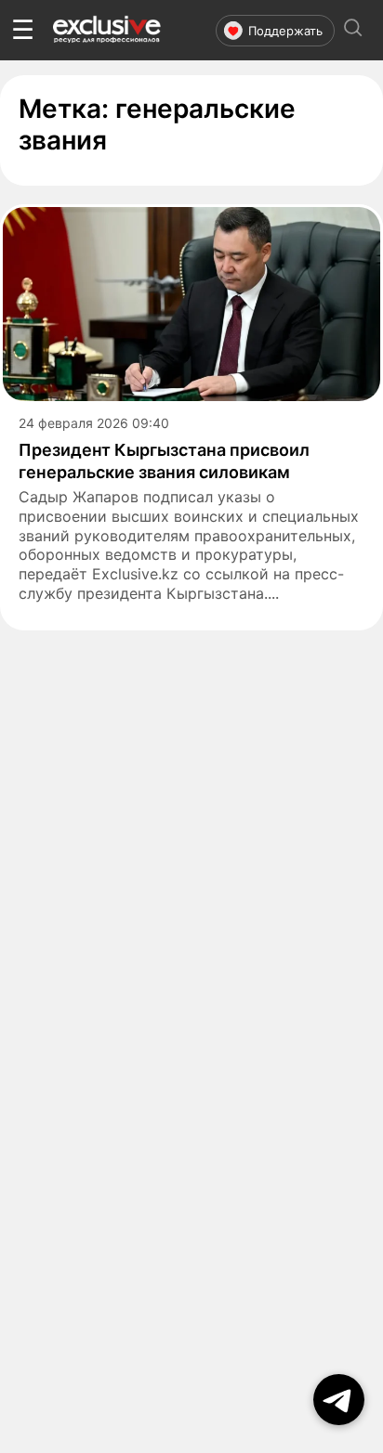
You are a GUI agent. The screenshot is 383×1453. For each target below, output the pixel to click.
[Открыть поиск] (353, 30)
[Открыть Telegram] (338, 1399)
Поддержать (285, 30)
